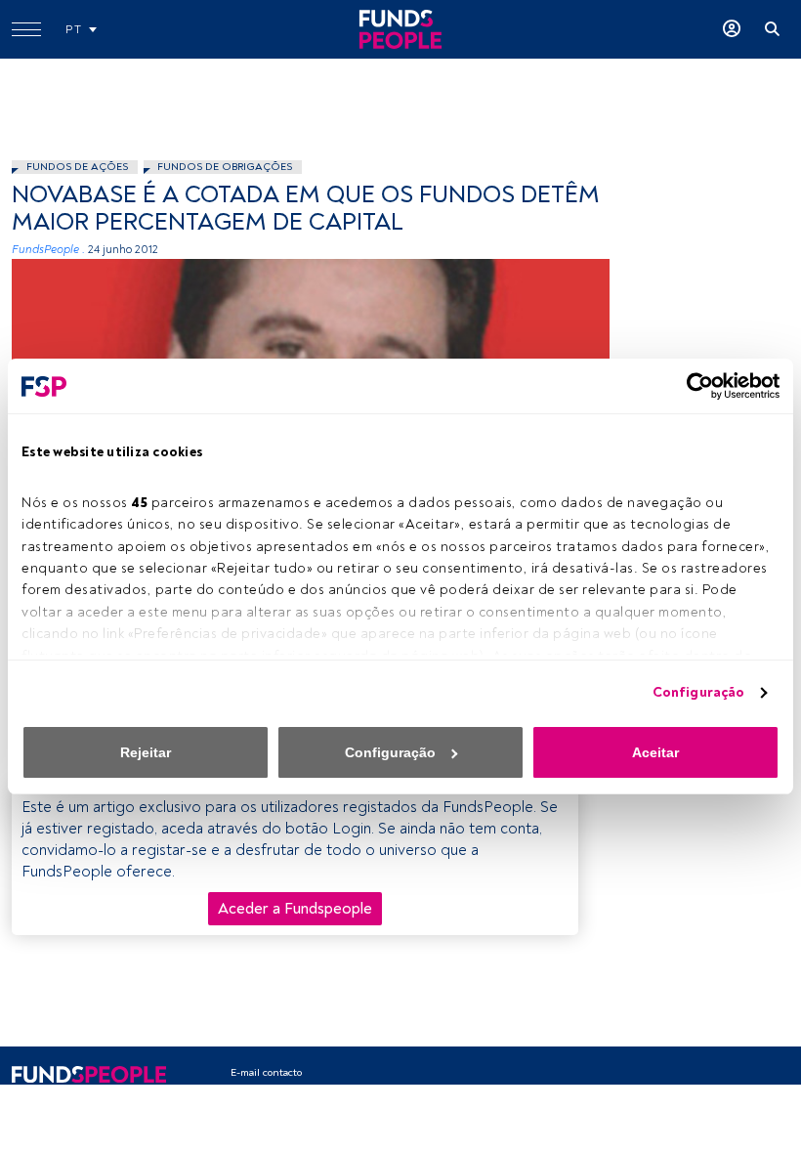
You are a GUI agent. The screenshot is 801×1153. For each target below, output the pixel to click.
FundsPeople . (48, 249)
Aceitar (655, 752)
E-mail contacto (266, 1072)
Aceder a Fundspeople (295, 908)
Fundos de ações (77, 166)
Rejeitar (145, 752)
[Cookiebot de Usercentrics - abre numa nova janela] (694, 386)
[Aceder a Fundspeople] (731, 29)
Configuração (698, 692)
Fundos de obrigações (224, 166)
